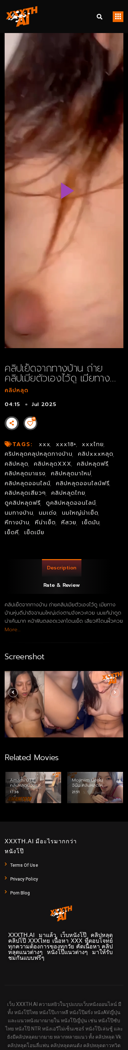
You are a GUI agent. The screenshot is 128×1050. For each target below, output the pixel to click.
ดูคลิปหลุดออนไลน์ (71, 503)
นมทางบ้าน (19, 513)
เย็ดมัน (91, 522)
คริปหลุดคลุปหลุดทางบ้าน (39, 454)
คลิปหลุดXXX (52, 464)
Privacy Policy (24, 879)
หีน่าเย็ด (45, 522)
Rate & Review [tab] (61, 585)
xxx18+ (66, 444)
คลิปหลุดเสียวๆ (25, 493)
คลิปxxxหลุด (95, 454)
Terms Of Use (24, 865)
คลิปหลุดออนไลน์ (27, 483)
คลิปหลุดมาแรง (25, 473)
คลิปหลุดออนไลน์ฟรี (83, 483)
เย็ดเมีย (34, 532)
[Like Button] (30, 423)
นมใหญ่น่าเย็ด (80, 513)
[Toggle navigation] (118, 16)
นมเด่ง (48, 513)
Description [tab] (61, 568)
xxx (44, 444)
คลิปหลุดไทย (68, 493)
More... (13, 629)
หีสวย (68, 522)
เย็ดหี (12, 532)
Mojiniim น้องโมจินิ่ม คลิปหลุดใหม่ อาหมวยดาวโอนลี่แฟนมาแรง (88, 788)
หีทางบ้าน (17, 522)
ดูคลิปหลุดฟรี (23, 503)
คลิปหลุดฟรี (92, 464)
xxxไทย (93, 444)
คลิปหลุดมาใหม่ (71, 473)
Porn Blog (20, 893)
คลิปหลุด (16, 390)
